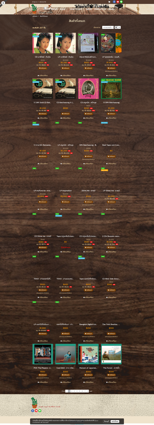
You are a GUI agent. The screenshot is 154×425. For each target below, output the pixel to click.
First (63, 391)
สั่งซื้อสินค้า (43, 68)
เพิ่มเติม (111, 9)
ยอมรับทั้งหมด (115, 421)
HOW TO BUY (76, 9)
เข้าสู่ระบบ (35, 2)
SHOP (63, 9)
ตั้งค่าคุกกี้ (106, 421)
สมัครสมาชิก (42, 2)
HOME (46, 9)
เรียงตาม (98, 27)
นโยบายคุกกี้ (45, 422)
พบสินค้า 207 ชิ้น (39, 27)
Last (90, 391)
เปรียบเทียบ (43, 75)
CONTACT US (100, 9)
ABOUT (54, 9)
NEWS (89, 9)
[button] (120, 9)
